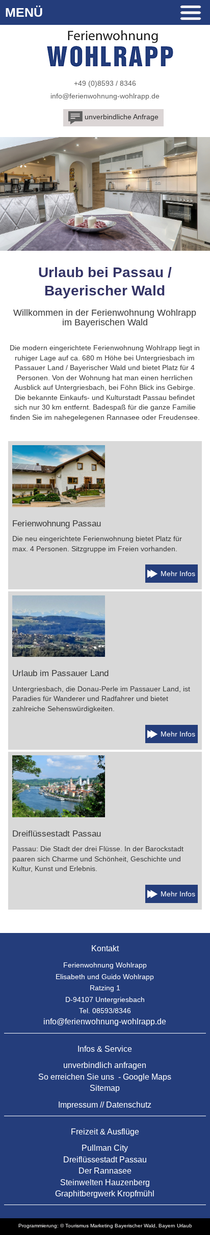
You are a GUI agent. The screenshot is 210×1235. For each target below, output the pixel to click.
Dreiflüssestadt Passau (105, 1159)
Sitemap (105, 1088)
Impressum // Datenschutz (104, 1104)
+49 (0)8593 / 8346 (105, 83)
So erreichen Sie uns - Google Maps (104, 1077)
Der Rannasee (105, 1170)
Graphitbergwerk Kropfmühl (104, 1193)
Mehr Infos (178, 574)
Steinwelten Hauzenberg (105, 1182)
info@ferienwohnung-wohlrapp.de (105, 96)
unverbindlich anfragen (104, 1065)
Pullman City (105, 1148)
